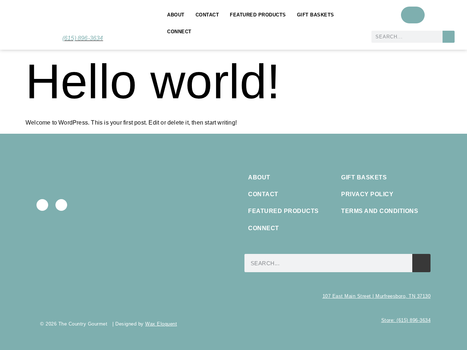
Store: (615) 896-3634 (406, 320)
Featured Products (258, 15)
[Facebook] (42, 205)
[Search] (449, 37)
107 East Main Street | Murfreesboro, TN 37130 (377, 296)
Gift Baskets (315, 15)
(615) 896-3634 (82, 38)
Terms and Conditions (379, 211)
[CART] (413, 15)
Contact (207, 15)
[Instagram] (61, 205)
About (176, 15)
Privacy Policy (367, 194)
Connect (179, 31)
